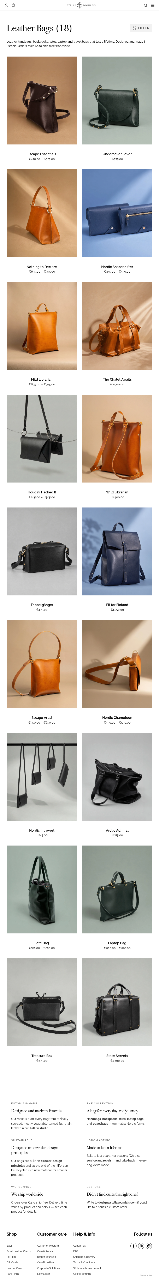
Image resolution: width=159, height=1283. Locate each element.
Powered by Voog (146, 1275)
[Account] (6, 5)
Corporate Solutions (48, 1268)
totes (52, 41)
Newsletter (43, 1273)
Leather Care (14, 1268)
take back (128, 1160)
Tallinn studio (39, 1128)
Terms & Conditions (84, 1262)
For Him (11, 1256)
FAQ (75, 1251)
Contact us (79, 1245)
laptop (62, 41)
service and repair (99, 1160)
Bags (9, 1245)
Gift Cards (12, 1262)
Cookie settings (82, 1273)
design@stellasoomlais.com (117, 1202)
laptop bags (135, 1119)
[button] (13, 5)
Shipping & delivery (84, 1256)
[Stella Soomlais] (80, 5)
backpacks (40, 41)
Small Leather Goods (19, 1251)
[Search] (145, 5)
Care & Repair (45, 1251)
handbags (24, 41)
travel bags (81, 41)
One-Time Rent (46, 1262)
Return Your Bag (46, 1256)
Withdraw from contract (87, 1268)
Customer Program (48, 1245)
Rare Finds (13, 1273)
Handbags (94, 1119)
